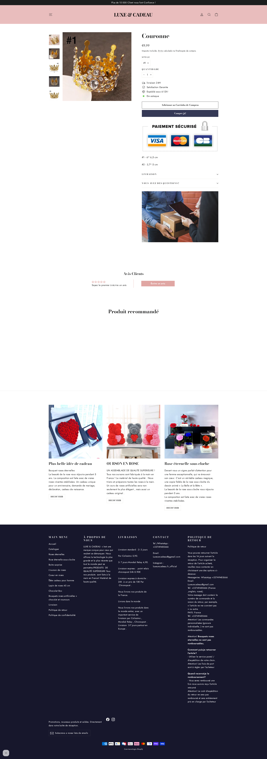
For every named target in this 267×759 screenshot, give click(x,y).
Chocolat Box (55, 590)
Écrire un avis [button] (158, 283)
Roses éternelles (56, 554)
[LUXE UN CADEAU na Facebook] (107, 719)
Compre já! (180, 113)
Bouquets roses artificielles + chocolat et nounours (63, 597)
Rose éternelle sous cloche (62, 559)
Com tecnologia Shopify (133, 749)
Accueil (52, 544)
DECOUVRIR (57, 496)
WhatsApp (206, 577)
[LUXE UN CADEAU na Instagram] (113, 719)
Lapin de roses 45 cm (59, 585)
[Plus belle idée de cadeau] (75, 431)
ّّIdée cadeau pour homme (61, 580)
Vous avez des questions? (160, 183)
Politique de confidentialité (62, 615)
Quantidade (150, 69)
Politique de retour (58, 610)
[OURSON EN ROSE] (133, 431)
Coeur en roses (56, 575)
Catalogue (54, 549)
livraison (149, 174)
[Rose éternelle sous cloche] (191, 431)
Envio (160, 50)
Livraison (53, 604)
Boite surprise (55, 564)
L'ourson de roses (57, 570)
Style (146, 57)
